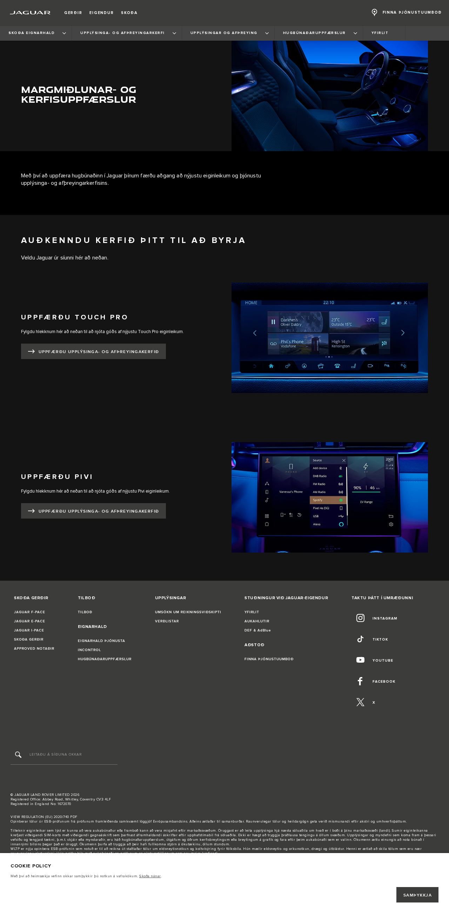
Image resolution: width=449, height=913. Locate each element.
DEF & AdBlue (257, 630)
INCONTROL (89, 650)
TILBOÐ (85, 612)
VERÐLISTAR (167, 621)
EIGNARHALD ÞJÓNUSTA (101, 641)
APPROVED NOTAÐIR (34, 649)
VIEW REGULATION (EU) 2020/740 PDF (44, 817)
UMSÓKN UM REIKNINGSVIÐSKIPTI (188, 612)
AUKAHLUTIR (256, 621)
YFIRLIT (251, 612)
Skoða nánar (150, 876)
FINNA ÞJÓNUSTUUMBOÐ (269, 659)
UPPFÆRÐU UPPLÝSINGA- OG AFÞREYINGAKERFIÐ (99, 351)
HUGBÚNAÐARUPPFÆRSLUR (105, 659)
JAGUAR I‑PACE (29, 630)
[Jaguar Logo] (30, 12)
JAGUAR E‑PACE (29, 621)
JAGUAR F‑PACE (29, 612)
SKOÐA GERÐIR (28, 639)
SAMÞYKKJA (417, 895)
